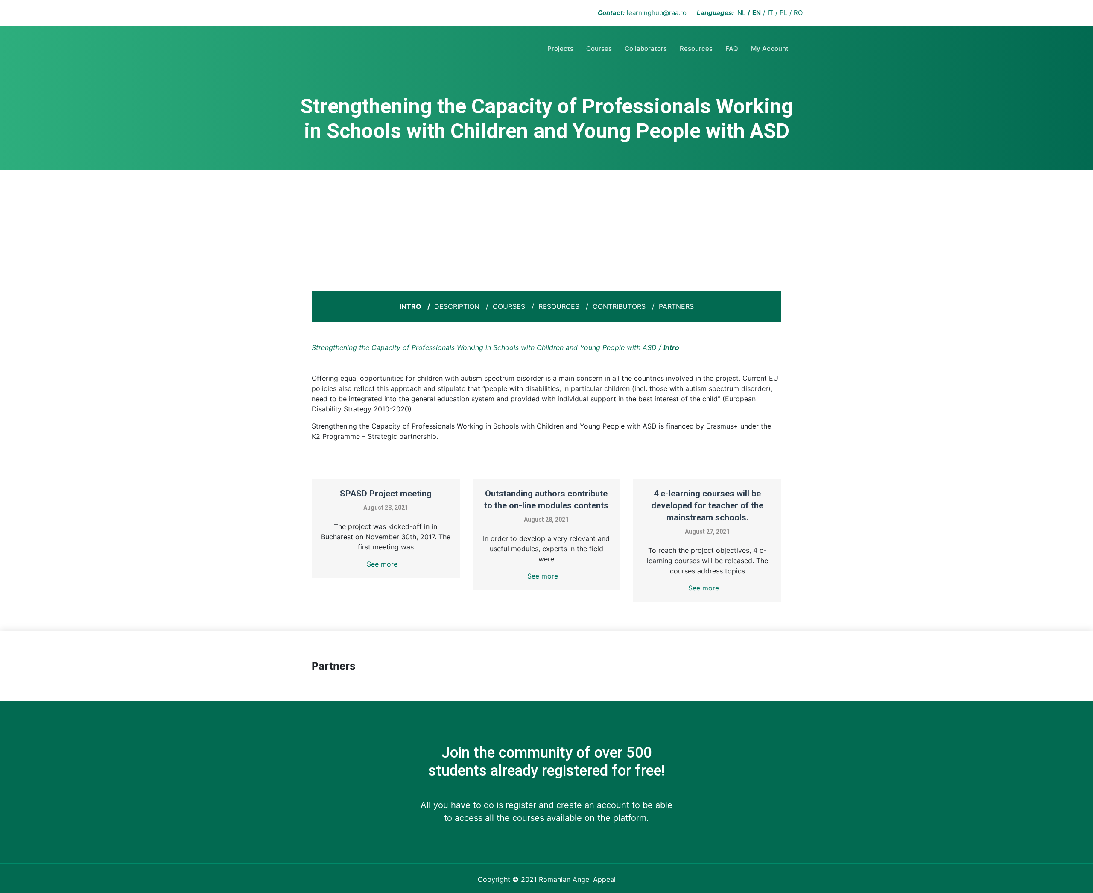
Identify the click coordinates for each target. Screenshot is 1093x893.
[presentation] (396, 666)
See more (382, 564)
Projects (560, 48)
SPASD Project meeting (386, 493)
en (756, 13)
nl (741, 13)
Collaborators (646, 48)
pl (783, 13)
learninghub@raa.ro (657, 13)
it (770, 13)
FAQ (731, 48)
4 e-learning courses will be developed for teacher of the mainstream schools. (707, 505)
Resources (696, 48)
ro (798, 13)
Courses (599, 48)
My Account (770, 48)
